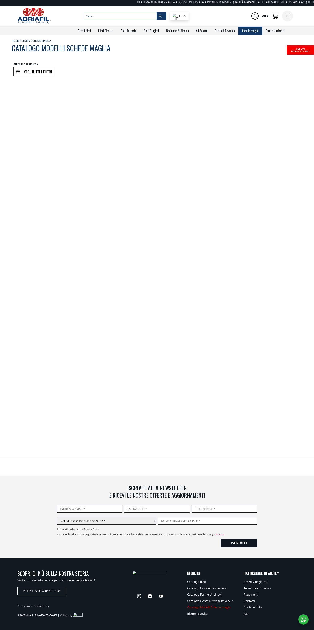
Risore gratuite (197, 614)
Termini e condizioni (257, 588)
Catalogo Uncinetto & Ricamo (207, 588)
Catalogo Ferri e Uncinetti (204, 595)
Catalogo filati (196, 582)
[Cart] (275, 15)
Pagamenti (251, 595)
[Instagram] (139, 596)
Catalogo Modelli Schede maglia (209, 607)
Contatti (249, 601)
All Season (202, 31)
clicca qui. (219, 534)
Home (15, 41)
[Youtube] (160, 596)
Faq (246, 614)
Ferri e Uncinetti (275, 31)
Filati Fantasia (128, 31)
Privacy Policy (24, 606)
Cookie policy (42, 606)
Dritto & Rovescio (225, 31)
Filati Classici (105, 31)
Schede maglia (250, 31)
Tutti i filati (84, 31)
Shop (25, 41)
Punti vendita (253, 607)
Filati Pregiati (151, 31)
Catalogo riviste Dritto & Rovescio (210, 601)
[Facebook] (149, 596)
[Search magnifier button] (161, 16)
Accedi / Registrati (256, 582)
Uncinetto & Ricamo (177, 31)
